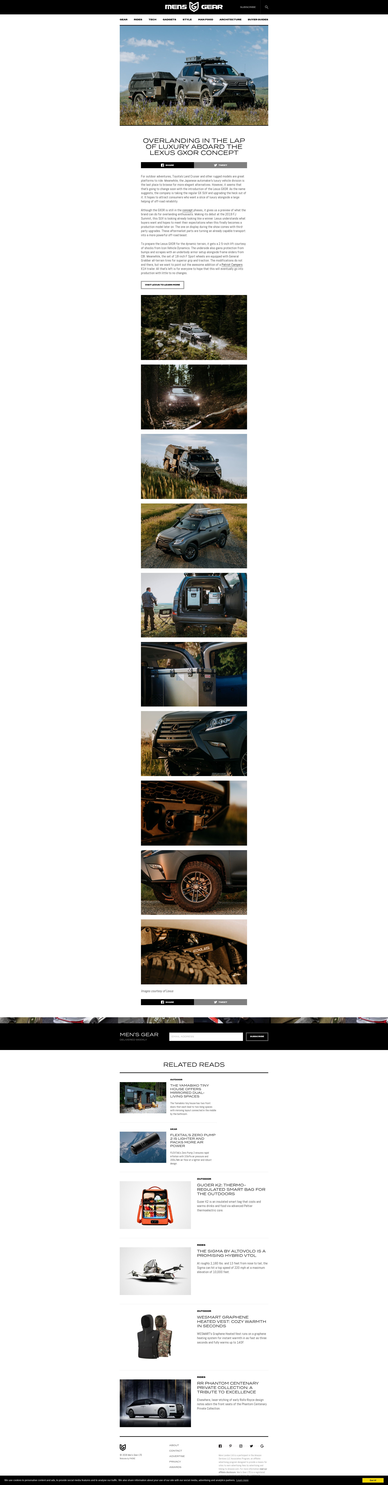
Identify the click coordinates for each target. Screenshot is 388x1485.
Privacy (175, 1461)
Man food (205, 19)
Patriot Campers (232, 264)
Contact (175, 1451)
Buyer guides (258, 19)
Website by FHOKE (127, 1458)
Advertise (177, 1456)
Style (187, 19)
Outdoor (176, 1080)
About (174, 1445)
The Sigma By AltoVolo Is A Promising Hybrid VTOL (231, 1253)
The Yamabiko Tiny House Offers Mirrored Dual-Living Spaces (189, 1091)
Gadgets (169, 19)
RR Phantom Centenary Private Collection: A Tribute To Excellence (228, 1388)
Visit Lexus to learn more (162, 284)
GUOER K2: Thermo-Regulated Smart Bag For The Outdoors (231, 1189)
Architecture (230, 19)
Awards (175, 1467)
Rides (138, 19)
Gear (123, 19)
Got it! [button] (373, 1480)
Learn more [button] (242, 1480)
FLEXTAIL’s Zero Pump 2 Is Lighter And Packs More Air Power (192, 1140)
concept (187, 210)
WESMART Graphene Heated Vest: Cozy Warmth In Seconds (231, 1322)
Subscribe (257, 1036)
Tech (152, 19)
